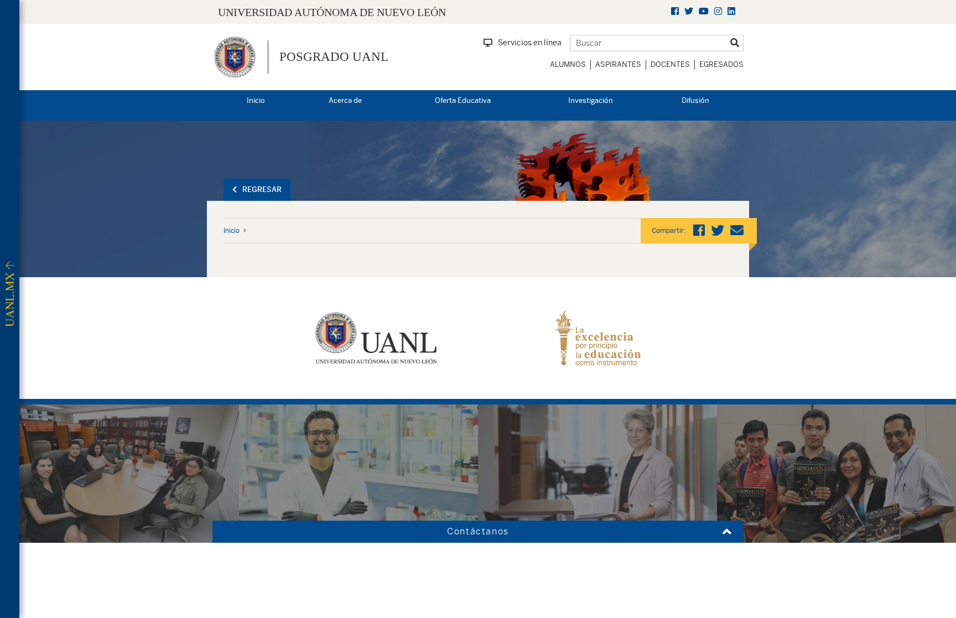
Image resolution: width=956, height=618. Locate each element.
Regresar (262, 189)
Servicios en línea (530, 42)
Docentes (670, 64)
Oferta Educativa (463, 100)
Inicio (256, 100)
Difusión (695, 100)
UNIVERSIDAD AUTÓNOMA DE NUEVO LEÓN (332, 12)
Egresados (721, 64)
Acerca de (345, 100)
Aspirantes (618, 64)
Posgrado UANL (333, 57)
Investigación (590, 100)
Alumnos (568, 64)
